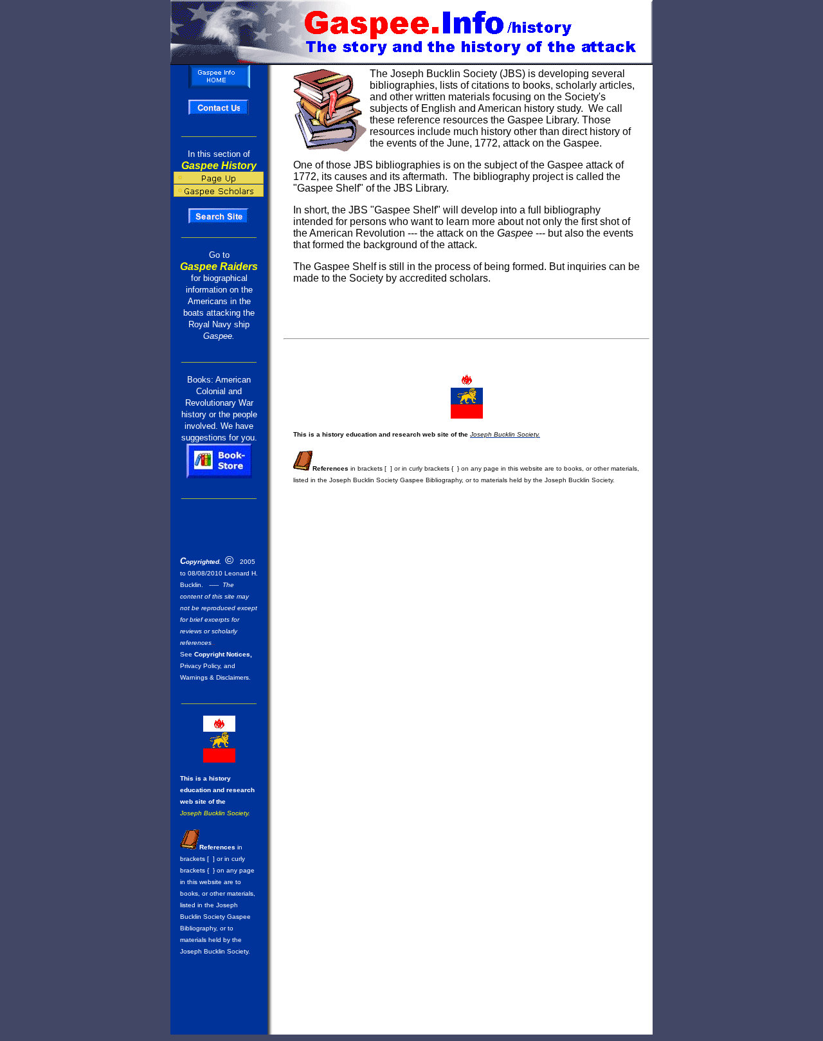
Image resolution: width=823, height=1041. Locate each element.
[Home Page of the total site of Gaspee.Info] (219, 85)
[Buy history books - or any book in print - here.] (219, 474)
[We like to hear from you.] (219, 112)
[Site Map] (219, 221)
